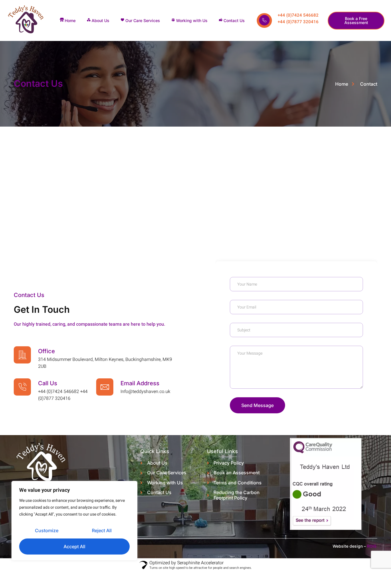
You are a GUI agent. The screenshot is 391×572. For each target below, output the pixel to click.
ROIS (372, 546)
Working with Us (192, 20)
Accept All (74, 546)
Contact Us (234, 20)
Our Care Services (142, 20)
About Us (100, 20)
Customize (46, 530)
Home (70, 20)
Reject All (102, 530)
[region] (74, 521)
